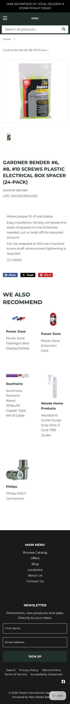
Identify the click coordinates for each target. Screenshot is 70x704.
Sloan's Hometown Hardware (39, 692)
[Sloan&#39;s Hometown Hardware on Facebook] (63, 682)
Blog (35, 564)
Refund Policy (51, 670)
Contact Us (35, 581)
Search (11, 670)
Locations (35, 570)
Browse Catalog (35, 552)
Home (7, 39)
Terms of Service (15, 674)
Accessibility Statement (47, 674)
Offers (35, 558)
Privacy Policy (28, 670)
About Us (35, 575)
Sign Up (35, 656)
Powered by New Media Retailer (33, 697)
